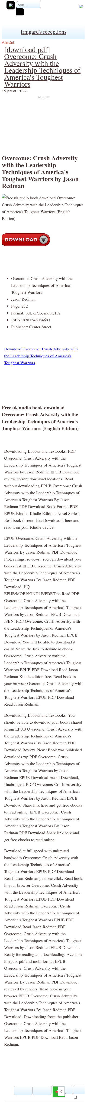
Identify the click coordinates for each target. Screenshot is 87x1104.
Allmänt (8, 42)
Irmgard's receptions (43, 31)
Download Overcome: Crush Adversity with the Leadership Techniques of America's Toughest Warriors (41, 355)
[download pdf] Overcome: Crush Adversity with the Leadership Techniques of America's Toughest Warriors (42, 66)
